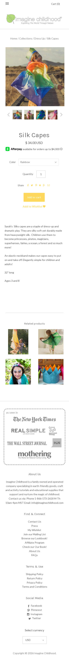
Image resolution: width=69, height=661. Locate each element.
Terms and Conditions (34, 586)
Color (12, 162)
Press (34, 525)
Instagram (36, 614)
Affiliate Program (34, 542)
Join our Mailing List (34, 534)
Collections (25, 38)
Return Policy (34, 578)
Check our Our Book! (34, 546)
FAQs (34, 555)
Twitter (36, 618)
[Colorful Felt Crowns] (51, 371)
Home (13, 38)
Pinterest (36, 609)
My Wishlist (34, 530)
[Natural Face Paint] (18, 371)
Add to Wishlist (33, 206)
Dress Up (39, 38)
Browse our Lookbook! (34, 538)
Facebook (36, 605)
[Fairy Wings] (51, 342)
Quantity (28, 174)
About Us (34, 551)
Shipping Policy (34, 574)
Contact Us (34, 521)
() (55, 3)
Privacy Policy (34, 582)
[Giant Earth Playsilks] (18, 342)
